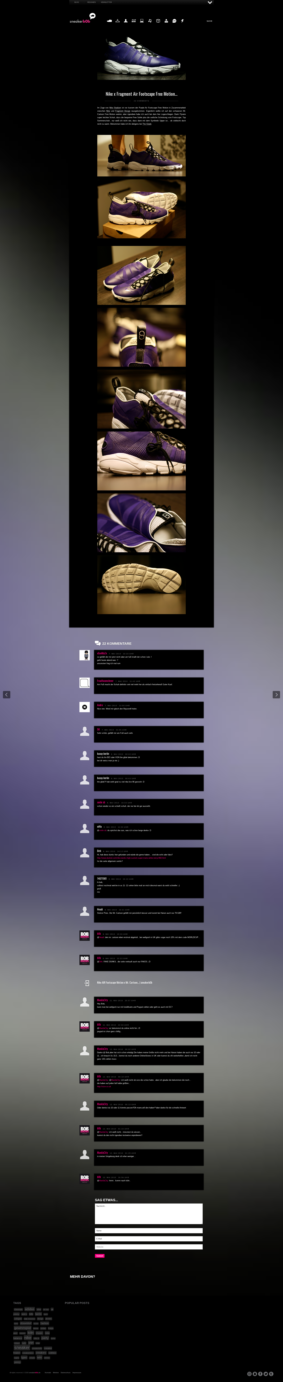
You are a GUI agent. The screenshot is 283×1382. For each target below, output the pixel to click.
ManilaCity (102, 1000)
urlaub (32, 1358)
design (40, 1319)
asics (24, 1314)
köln (31, 1333)
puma (53, 1338)
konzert (22, 1333)
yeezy (17, 1362)
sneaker (22, 1347)
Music (150, 24)
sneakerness (28, 1353)
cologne (18, 1318)
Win (133, 24)
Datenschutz (66, 1372)
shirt (30, 1342)
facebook (260, 1374)
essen (36, 1323)
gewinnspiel (22, 1328)
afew (39, 1309)
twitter (266, 1374)
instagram (249, 1374)
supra (16, 1358)
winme (47, 1358)
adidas (29, 1309)
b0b (99, 933)
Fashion (117, 24)
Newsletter (106, 2)
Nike (108, 111)
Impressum (77, 1372)
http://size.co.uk (104, 1086)
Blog (76, 2)
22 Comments (141, 101)
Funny (174, 24)
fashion (45, 1323)
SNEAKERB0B (82, 18)
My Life (126, 24)
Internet (142, 24)
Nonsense (182, 24)
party (45, 1338)
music (39, 1332)
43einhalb (18, 1310)
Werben (56, 1372)
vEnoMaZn (102, 653)
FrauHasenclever (105, 681)
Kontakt (48, 1372)
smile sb (101, 802)
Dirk (100, 962)
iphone (35, 1328)
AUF (210, 3)
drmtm (49, 1319)
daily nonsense (29, 1319)
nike (27, 1338)
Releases (91, 2)
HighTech (166, 24)
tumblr (271, 1374)
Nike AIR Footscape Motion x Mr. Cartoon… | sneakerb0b (124, 982)
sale (24, 1343)
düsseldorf (25, 1323)
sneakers (41, 1352)
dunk (16, 1323)
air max (46, 1309)
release (17, 1343)
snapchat (255, 1374)
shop (38, 1343)
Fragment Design (122, 111)
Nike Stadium (115, 108)
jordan (43, 1328)
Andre (100, 705)
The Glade (147, 124)
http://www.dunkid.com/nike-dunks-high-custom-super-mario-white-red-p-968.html (131, 858)
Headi (101, 937)
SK (98, 729)
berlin (38, 1313)
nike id (36, 1338)
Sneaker (109, 24)
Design (158, 24)
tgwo (24, 1357)
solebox (52, 1353)
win (39, 1357)
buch (45, 1314)
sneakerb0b (37, 1348)
